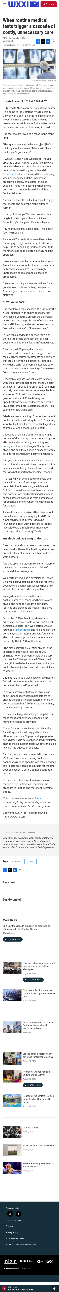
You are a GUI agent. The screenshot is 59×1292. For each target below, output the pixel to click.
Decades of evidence (15, 174)
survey (7, 446)
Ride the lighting (31, 1127)
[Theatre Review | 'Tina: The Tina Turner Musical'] (12, 1168)
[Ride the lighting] (12, 1132)
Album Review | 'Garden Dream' (38, 1145)
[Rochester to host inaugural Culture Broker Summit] (12, 1076)
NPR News (17, 861)
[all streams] (55, 1288)
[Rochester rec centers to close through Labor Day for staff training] (12, 1100)
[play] (4, 1288)
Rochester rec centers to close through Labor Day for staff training (38, 1099)
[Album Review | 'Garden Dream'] (12, 1150)
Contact (9, 1226)
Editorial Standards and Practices (21, 1245)
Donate (50, 4)
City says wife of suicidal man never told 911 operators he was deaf (39, 993)
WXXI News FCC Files (15, 1239)
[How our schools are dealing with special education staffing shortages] (12, 968)
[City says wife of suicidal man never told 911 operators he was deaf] (12, 995)
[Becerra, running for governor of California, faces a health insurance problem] (12, 1027)
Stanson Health (22, 629)
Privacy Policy (12, 1232)
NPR (32, 861)
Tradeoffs (40, 798)
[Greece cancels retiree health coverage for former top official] (12, 1058)
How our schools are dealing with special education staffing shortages (39, 966)
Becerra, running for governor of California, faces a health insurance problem (38, 1025)
